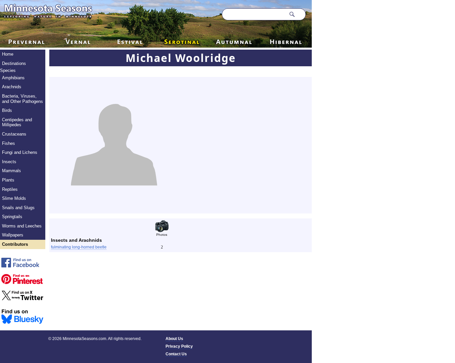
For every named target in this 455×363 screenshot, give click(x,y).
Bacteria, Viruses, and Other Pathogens (22, 99)
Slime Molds (14, 198)
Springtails (12, 216)
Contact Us (176, 354)
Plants (8, 180)
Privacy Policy (179, 346)
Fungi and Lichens (19, 152)
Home (7, 54)
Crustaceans (14, 134)
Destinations (14, 63)
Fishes (8, 143)
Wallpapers (12, 234)
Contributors (15, 244)
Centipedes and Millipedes (17, 122)
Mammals (11, 170)
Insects (9, 161)
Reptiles (10, 189)
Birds (7, 110)
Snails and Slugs (18, 207)
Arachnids (11, 86)
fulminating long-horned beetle (79, 247)
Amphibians (13, 77)
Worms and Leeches (22, 225)
